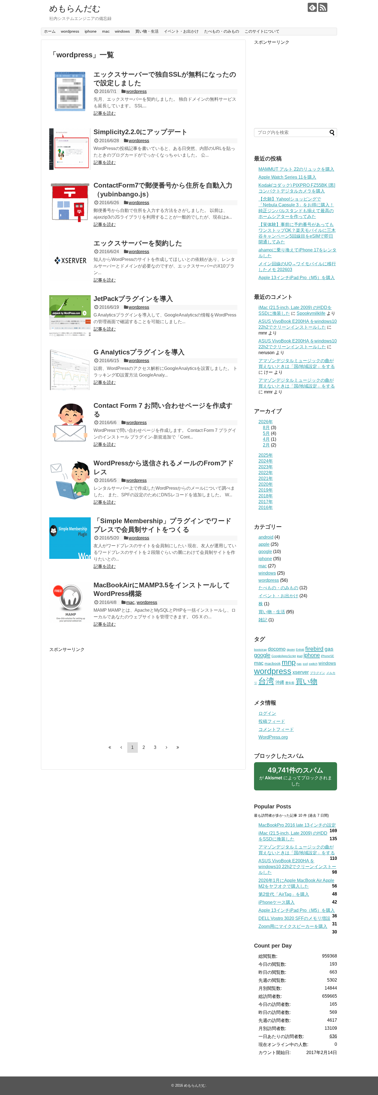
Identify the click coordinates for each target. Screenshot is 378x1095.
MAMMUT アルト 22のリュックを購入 (296, 169)
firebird (314, 648)
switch (313, 663)
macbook (273, 663)
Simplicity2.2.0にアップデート (141, 132)
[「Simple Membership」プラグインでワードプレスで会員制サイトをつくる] (70, 538)
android (265, 537)
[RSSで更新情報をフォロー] (322, 7)
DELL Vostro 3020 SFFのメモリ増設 (294, 918)
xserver (300, 672)
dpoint (291, 649)
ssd (305, 663)
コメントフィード (276, 729)
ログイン (267, 713)
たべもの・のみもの (221, 31)
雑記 (262, 619)
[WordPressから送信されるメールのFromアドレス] (70, 480)
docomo (277, 649)
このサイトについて (262, 31)
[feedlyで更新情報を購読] (312, 7)
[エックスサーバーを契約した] (70, 260)
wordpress (70, 31)
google (265, 551)
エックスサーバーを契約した (138, 243)
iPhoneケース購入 (276, 902)
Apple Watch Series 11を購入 (287, 177)
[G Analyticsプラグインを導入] (70, 369)
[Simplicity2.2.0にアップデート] (70, 149)
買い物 (306, 681)
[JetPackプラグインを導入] (70, 316)
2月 (266, 445)
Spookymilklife (311, 313)
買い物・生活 (147, 31)
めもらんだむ (75, 8)
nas (299, 663)
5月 (266, 433)
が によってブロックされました (295, 778)
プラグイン (317, 672)
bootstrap (260, 649)
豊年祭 (289, 682)
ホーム (50, 31)
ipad (299, 656)
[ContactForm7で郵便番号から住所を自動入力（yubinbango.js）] (70, 202)
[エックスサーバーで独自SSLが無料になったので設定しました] (70, 91)
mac (106, 31)
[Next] (166, 747)
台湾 (266, 681)
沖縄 (279, 682)
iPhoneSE (327, 656)
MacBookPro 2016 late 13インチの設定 (297, 825)
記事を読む (105, 113)
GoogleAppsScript (283, 656)
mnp (289, 662)
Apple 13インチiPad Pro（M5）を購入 (296, 277)
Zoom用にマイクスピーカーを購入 (292, 926)
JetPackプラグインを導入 (133, 298)
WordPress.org (273, 737)
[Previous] (121, 747)
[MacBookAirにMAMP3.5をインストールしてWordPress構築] (70, 602)
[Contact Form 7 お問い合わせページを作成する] (70, 422)
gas (329, 649)
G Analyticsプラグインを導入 (139, 352)
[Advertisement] (95, 691)
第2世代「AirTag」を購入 (283, 894)
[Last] (178, 747)
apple (264, 544)
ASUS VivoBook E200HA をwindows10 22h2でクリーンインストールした (297, 866)
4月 (266, 439)
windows (122, 31)
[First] (110, 747)
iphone (91, 31)
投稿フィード (271, 721)
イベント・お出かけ (181, 31)
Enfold (300, 649)
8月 (266, 427)
